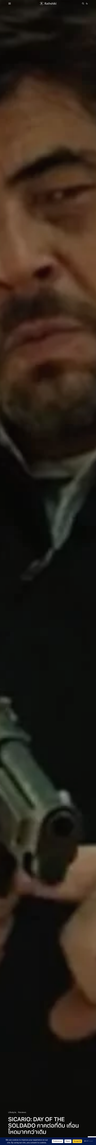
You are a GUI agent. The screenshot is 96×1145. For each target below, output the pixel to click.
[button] (87, 3)
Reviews (22, 1112)
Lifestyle (12, 1112)
